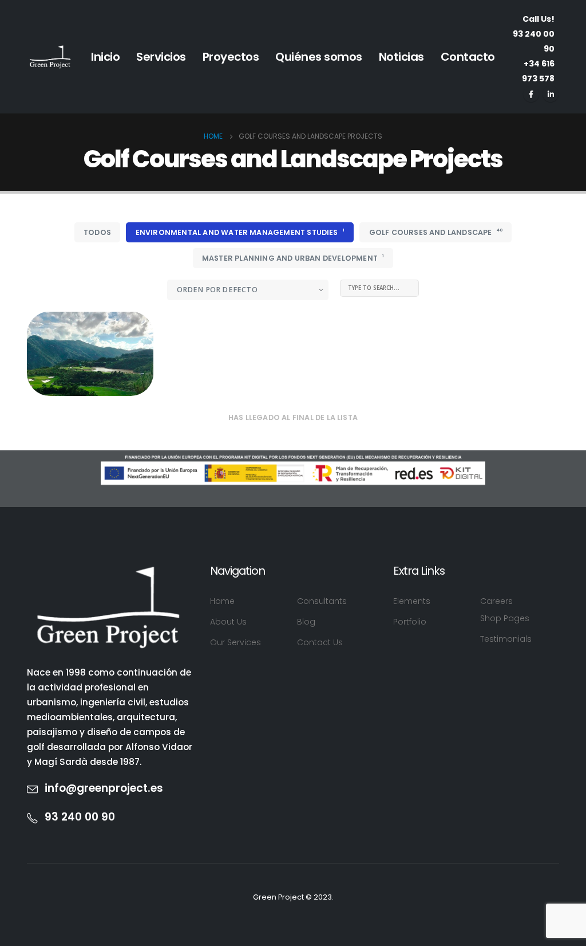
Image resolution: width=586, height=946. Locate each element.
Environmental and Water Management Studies (240, 232)
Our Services (235, 642)
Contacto (468, 57)
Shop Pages (504, 618)
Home (222, 601)
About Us (228, 621)
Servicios (161, 57)
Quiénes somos (318, 57)
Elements (411, 601)
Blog (306, 621)
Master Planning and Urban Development (293, 258)
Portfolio (409, 621)
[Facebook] (531, 94)
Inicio (105, 57)
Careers (496, 601)
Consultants (322, 601)
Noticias (401, 57)
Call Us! (534, 33)
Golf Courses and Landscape (435, 232)
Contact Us (320, 642)
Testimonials (506, 639)
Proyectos (231, 57)
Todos (97, 232)
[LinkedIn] (551, 94)
